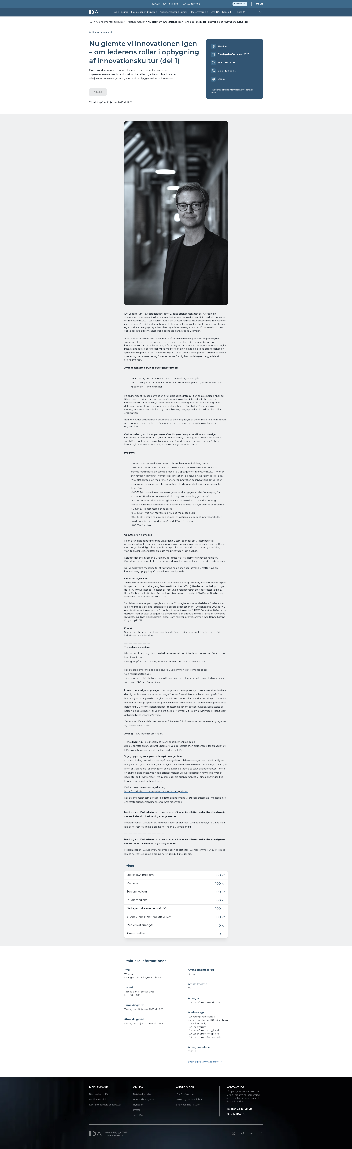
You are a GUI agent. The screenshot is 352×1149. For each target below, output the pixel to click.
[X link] (233, 1133)
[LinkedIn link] (251, 1133)
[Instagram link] (260, 1133)
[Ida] (94, 12)
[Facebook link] (242, 1133)
